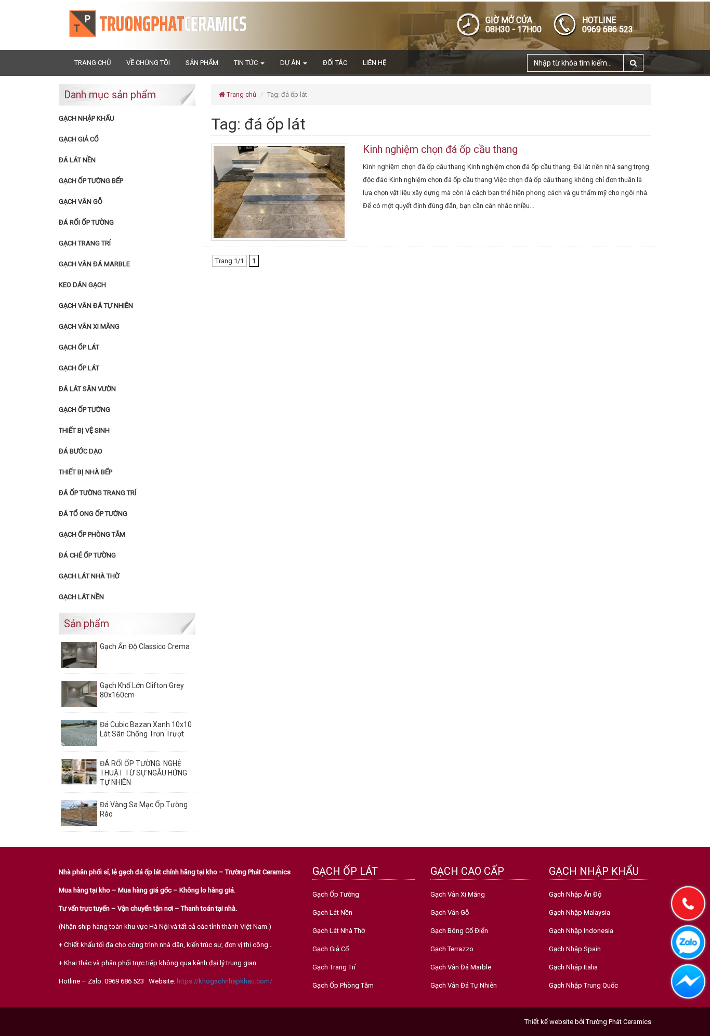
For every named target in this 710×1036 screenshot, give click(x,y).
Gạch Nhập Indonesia (581, 931)
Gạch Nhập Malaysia (579, 912)
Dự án (291, 63)
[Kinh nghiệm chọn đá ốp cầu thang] (279, 192)
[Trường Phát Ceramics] (157, 23)
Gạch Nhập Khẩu (86, 118)
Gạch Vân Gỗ (80, 201)
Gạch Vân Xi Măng (89, 326)
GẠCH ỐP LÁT (79, 368)
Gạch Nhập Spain (575, 949)
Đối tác (335, 63)
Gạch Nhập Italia (573, 967)
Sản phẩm (202, 63)
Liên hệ (374, 63)
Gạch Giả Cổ (79, 139)
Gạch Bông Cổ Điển (459, 931)
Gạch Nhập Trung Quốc (583, 985)
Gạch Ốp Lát (79, 347)
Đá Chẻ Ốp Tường (87, 555)
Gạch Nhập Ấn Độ (575, 894)
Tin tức (246, 63)
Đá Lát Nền (77, 160)
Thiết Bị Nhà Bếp (85, 472)
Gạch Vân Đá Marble (94, 264)
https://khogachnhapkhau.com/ (224, 981)
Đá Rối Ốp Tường (86, 222)
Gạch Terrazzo (452, 949)
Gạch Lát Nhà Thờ (89, 576)
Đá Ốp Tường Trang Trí (97, 493)
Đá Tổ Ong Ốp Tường (93, 513)
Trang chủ (92, 63)
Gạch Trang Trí (85, 243)
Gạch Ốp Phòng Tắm (92, 534)
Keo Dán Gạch (82, 285)
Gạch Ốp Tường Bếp (91, 181)
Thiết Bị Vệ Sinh (84, 430)
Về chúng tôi (148, 63)
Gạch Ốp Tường (84, 409)
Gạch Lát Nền (81, 597)
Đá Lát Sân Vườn (87, 389)
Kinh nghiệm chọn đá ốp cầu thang (440, 149)
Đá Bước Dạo (80, 451)
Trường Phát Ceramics (618, 1022)
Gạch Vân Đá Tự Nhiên (96, 305)
